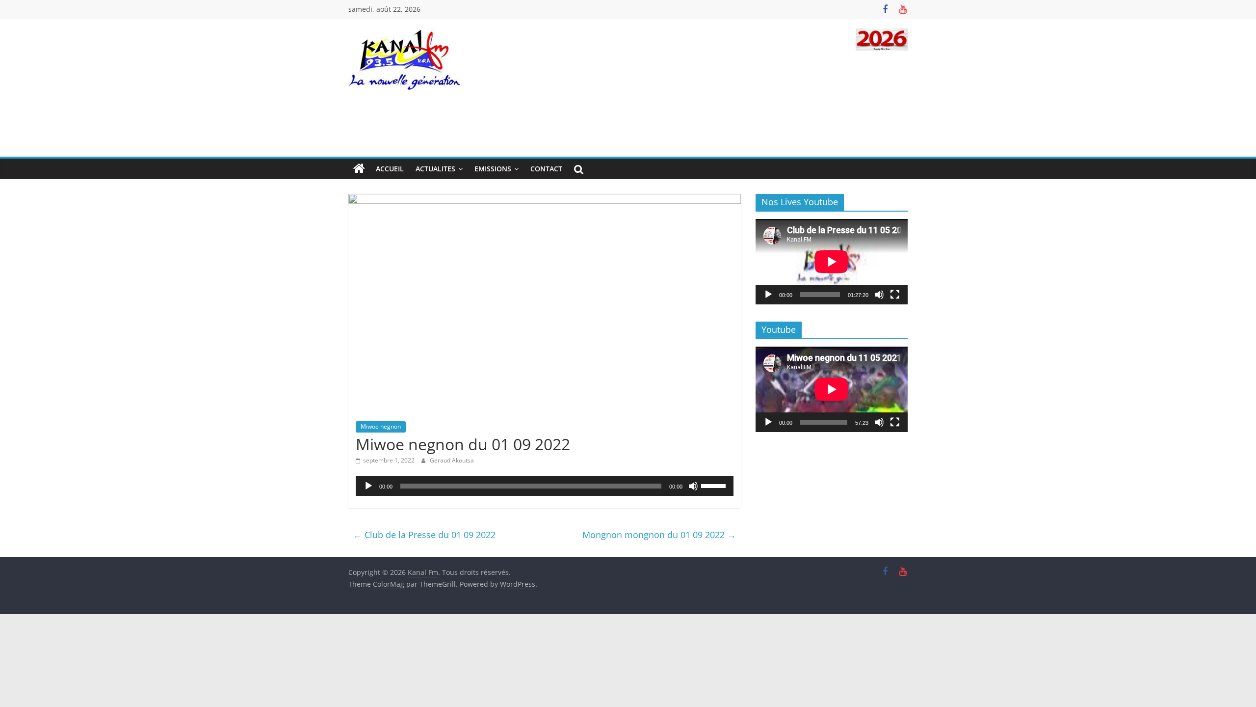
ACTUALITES (435, 168)
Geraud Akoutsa (452, 460)
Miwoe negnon (381, 426)
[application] (544, 486)
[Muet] (693, 486)
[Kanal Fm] (359, 169)
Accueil (390, 168)
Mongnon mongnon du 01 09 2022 (659, 535)
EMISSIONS (492, 168)
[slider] (715, 485)
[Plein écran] (895, 294)
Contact (546, 168)
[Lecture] (368, 486)
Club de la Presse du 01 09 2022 (424, 535)
